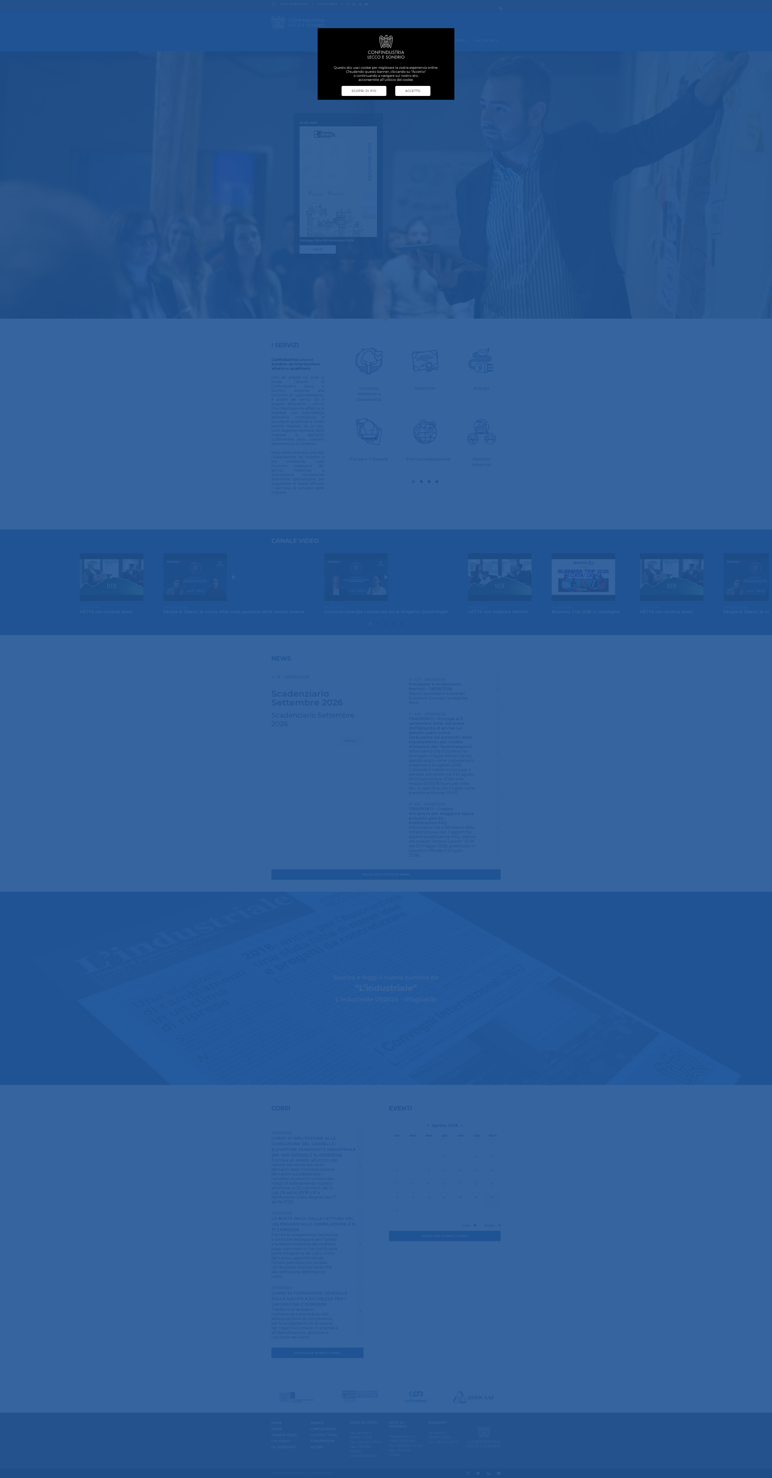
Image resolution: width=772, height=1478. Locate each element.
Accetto (412, 91)
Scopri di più (364, 91)
